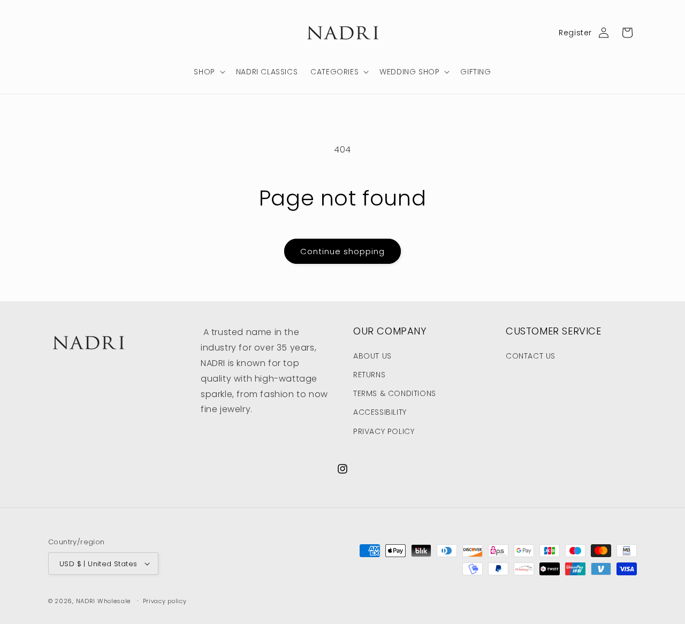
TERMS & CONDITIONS (394, 393)
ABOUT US (372, 356)
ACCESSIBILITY (380, 412)
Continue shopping (342, 251)
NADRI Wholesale (103, 601)
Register (575, 32)
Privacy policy (165, 601)
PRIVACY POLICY (383, 431)
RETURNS (369, 374)
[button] (208, 71)
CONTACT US (530, 356)
